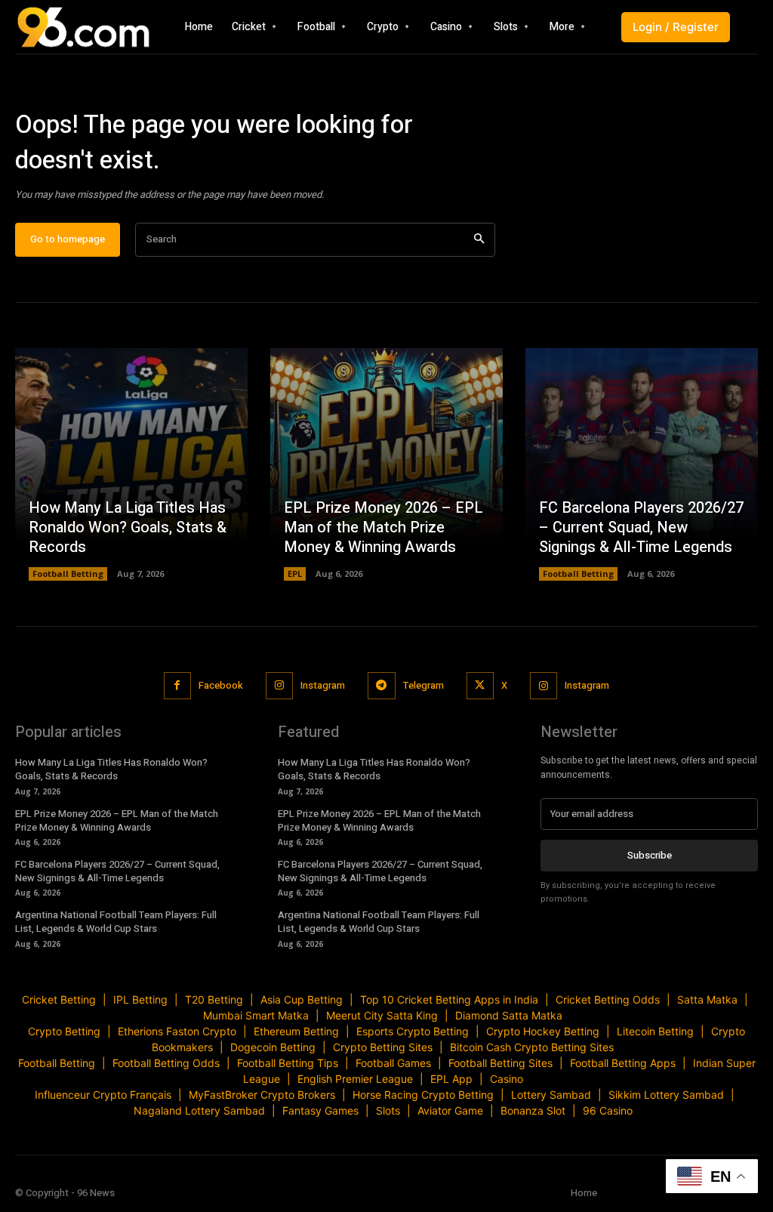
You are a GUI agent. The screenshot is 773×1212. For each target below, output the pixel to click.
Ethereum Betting (296, 1031)
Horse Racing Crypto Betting (423, 1094)
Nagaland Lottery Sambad (199, 1110)
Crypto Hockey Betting (542, 1031)
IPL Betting (140, 999)
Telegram (423, 685)
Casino (506, 1078)
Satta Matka (707, 999)
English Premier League (355, 1078)
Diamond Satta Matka (508, 1015)
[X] (480, 685)
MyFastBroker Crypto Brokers (262, 1094)
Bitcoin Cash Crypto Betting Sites (532, 1047)
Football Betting (67, 573)
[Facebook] (177, 685)
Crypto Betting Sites (383, 1047)
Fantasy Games (320, 1110)
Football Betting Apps (623, 1062)
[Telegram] (381, 685)
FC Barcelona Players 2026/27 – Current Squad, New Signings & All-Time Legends (641, 527)
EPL (295, 573)
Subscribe (649, 855)
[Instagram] (279, 685)
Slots (388, 1110)
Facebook (221, 685)
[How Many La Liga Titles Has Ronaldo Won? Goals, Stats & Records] (131, 464)
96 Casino (608, 1110)
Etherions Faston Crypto (177, 1031)
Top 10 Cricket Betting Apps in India (449, 999)
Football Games (393, 1062)
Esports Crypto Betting (412, 1031)
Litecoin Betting (655, 1031)
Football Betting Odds (166, 1062)
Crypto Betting (64, 1031)
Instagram (322, 685)
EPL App (451, 1078)
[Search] (479, 240)
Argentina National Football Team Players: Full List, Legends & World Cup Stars (116, 922)
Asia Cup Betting (301, 999)
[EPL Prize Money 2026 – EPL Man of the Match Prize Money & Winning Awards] (386, 464)
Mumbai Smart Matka (256, 1015)
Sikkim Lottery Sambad (666, 1094)
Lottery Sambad (551, 1094)
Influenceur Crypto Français (103, 1094)
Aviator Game (450, 1110)
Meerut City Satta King (382, 1015)
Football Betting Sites (500, 1062)
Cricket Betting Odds (608, 999)
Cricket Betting (59, 999)
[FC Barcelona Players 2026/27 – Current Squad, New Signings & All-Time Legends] (641, 464)
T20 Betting (214, 999)
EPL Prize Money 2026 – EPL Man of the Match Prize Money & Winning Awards (383, 527)
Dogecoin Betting (273, 1047)
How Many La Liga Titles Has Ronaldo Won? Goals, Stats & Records (127, 527)
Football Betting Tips (287, 1062)
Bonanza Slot (532, 1110)
